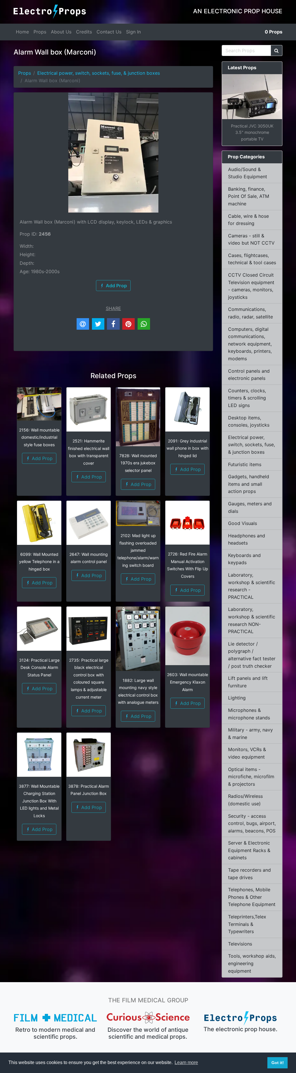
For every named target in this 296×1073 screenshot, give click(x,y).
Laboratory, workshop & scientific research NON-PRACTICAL (251, 620)
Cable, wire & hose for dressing (248, 219)
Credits (84, 32)
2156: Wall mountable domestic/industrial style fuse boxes (39, 437)
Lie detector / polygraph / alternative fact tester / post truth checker (251, 655)
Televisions (240, 944)
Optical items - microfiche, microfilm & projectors (251, 776)
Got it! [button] (277, 1062)
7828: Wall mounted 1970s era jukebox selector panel (138, 463)
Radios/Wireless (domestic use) (245, 799)
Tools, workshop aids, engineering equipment (252, 963)
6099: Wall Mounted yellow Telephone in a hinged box (39, 561)
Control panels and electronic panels (249, 374)
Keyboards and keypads (244, 559)
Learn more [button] (186, 1062)
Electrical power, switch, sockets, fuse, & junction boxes (98, 73)
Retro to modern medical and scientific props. (55, 1033)
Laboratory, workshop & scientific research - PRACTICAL (251, 586)
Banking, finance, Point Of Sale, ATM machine (248, 196)
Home (22, 32)
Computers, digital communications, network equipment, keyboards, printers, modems (250, 343)
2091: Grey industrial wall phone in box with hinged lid (187, 448)
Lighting (237, 698)
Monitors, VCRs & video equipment (247, 753)
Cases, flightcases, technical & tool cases (252, 259)
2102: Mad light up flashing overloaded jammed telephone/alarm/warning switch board (138, 550)
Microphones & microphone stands (249, 714)
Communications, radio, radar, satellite (250, 313)
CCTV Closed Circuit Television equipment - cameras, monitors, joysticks (251, 286)
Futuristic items (244, 464)
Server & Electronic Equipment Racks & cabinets (249, 850)
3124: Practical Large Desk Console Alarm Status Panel (39, 667)
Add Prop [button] (41, 458)
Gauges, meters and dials (250, 507)
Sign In (133, 32)
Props (40, 32)
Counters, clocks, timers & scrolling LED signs (247, 398)
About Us (61, 32)
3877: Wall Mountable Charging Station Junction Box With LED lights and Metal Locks (39, 801)
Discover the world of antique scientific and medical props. (148, 1033)
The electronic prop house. (241, 1029)
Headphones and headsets (246, 539)
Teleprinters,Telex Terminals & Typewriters (247, 924)
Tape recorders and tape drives (249, 873)
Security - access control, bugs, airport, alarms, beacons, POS (252, 823)
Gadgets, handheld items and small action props (248, 484)
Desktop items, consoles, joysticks (248, 421)
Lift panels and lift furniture (248, 682)
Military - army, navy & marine (250, 733)
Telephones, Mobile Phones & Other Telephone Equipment (251, 897)
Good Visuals (242, 523)
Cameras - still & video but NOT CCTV (251, 239)
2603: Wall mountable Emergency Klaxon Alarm (187, 682)
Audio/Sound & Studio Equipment (247, 173)
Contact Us (109, 32)
